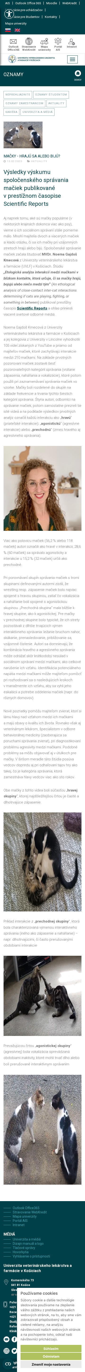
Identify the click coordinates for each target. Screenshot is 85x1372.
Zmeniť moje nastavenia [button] (51, 1364)
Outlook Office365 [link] (13, 48)
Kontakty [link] (51, 17)
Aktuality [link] (56, 103)
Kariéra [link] (11, 112)
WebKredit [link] (69, 3)
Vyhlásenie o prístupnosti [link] (31, 1256)
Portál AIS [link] (58, 48)
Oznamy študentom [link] (51, 94)
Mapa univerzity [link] (15, 23)
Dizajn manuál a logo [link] (28, 1243)
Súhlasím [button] (51, 1349)
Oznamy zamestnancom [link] (24, 103)
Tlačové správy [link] (24, 1248)
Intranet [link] (72, 46)
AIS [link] (7, 3)
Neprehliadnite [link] (17, 94)
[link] (9, 14)
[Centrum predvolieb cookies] (8, 1364)
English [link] (17, 30)
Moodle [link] (51, 3)
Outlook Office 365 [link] (28, 3)
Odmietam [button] (51, 1356)
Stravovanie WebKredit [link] (29, 48)
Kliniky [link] (13, 1331)
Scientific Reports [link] (32, 308)
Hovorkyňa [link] (21, 1252)
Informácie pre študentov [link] (22, 17)
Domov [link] (77, 80)
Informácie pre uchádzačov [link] (23, 10)
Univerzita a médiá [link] (37, 112)
